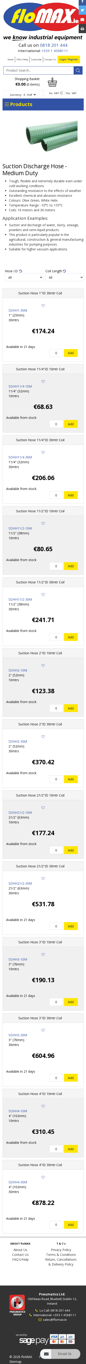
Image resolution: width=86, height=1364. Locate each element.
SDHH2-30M (17, 741)
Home (11, 59)
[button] (60, 1356)
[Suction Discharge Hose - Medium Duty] (43, 138)
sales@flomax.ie (54, 1320)
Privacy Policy (61, 1250)
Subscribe (36, 59)
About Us (20, 1250)
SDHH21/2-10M (20, 812)
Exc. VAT (71, 93)
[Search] (78, 70)
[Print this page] (82, 28)
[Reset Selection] (20, 271)
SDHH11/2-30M (20, 599)
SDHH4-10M (17, 1111)
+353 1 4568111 (55, 50)
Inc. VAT (54, 93)
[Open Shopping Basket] (52, 82)
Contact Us (50, 59)
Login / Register (69, 59)
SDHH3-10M (17, 959)
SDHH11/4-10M (20, 386)
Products (20, 104)
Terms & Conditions (61, 1254)
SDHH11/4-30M (20, 457)
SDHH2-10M (17, 670)
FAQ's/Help (22, 59)
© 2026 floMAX (20, 1357)
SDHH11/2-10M (20, 528)
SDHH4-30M (17, 1182)
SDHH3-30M (17, 1035)
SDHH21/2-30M (20, 883)
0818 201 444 (53, 45)
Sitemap (15, 1361)
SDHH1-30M (17, 310)
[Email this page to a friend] (82, 19)
